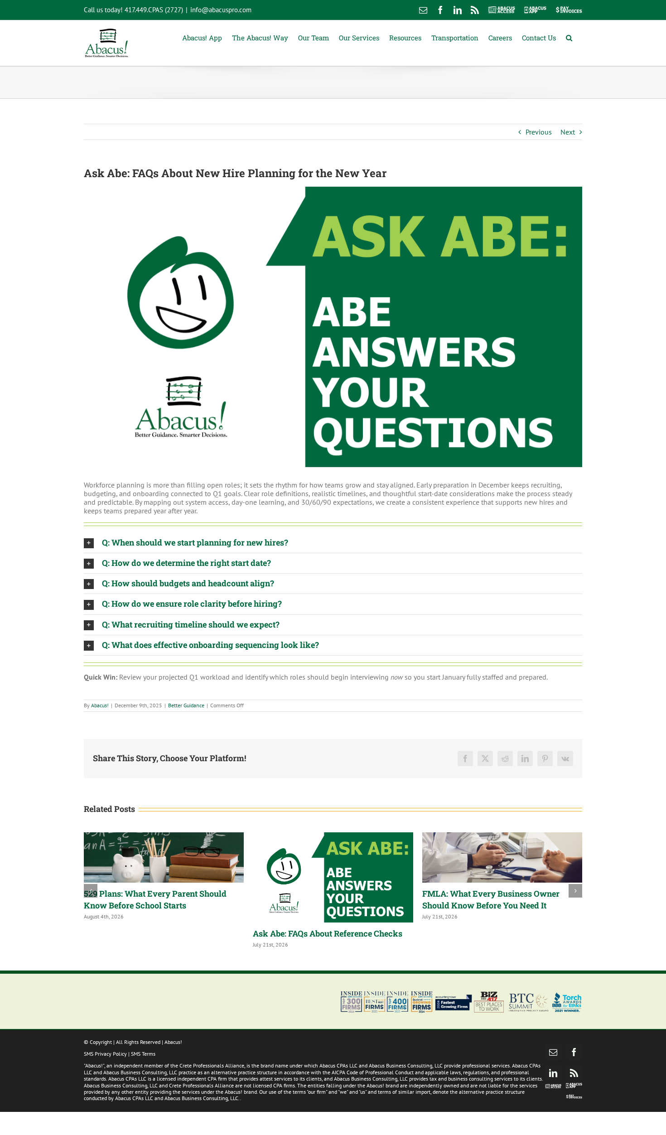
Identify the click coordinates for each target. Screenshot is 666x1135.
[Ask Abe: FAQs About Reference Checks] (333, 877)
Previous (539, 131)
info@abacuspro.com (220, 9)
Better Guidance (186, 705)
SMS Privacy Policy (105, 1053)
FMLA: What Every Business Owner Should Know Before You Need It (491, 899)
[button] (569, 36)
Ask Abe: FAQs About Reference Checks (327, 933)
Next (567, 131)
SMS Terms (143, 1053)
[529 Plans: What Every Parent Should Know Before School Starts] (164, 857)
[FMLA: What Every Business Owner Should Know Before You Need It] (502, 857)
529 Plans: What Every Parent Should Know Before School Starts (155, 899)
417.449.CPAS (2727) (154, 9)
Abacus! (100, 705)
